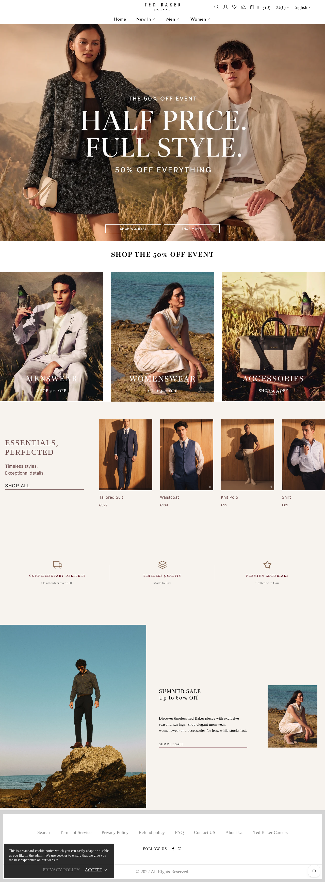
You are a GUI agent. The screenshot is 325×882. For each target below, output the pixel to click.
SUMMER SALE (171, 744)
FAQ (179, 832)
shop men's (192, 228)
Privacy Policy (115, 832)
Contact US (204, 832)
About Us (234, 832)
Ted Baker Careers (270, 832)
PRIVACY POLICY (61, 869)
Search (43, 832)
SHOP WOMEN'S (133, 228)
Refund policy (152, 832)
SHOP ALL (17, 485)
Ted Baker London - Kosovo (162, 7)
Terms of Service (75, 832)
